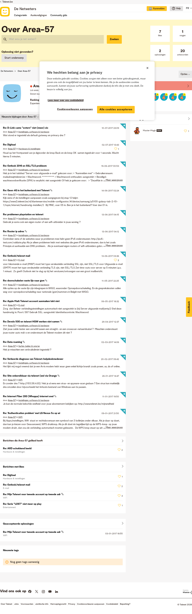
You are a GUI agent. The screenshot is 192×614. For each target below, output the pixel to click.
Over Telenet (6, 604)
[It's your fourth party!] (164, 97)
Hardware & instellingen (29, 149)
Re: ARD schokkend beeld (17, 448)
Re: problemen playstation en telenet (23, 214)
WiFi (20, 380)
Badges (137, 85)
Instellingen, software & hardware (33, 132)
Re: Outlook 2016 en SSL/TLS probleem (25, 166)
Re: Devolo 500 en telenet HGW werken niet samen (31, 322)
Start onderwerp (14, 58)
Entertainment (9, 507)
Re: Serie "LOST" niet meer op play (22, 504)
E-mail (21, 260)
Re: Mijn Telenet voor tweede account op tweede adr (32, 494)
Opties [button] (184, 74)
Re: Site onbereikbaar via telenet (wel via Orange (30, 376)
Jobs (16, 604)
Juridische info (41, 604)
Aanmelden (159, 9)
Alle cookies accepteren (115, 109)
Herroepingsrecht (58, 604)
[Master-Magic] (148, 133)
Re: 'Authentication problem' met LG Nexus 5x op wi (31, 413)
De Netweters (25, 9)
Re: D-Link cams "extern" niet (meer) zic (25, 128)
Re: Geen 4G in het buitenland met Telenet (26, 190)
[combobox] (53, 39)
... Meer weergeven (113, 180)
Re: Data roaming (13, 342)
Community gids (58, 15)
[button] (189, 307)
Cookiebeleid (112, 604)
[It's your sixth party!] (155, 97)
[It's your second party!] (182, 97)
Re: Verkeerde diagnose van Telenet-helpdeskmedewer (33, 359)
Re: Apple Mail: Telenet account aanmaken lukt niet (31, 301)
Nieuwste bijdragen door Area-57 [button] (19, 117)
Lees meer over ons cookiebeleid (66, 100)
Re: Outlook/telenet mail (16, 256)
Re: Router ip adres (14, 231)
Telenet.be (7, 2)
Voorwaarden (27, 604)
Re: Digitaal (9, 145)
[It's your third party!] (173, 97)
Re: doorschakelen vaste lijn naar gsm (24, 281)
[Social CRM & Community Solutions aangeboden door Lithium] (187, 592)
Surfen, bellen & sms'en (29, 346)
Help (178, 8)
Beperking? (125, 604)
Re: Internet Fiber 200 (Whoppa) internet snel (28, 396)
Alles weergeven (63, 441)
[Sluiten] (147, 68)
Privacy (71, 604)
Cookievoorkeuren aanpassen (75, 109)
